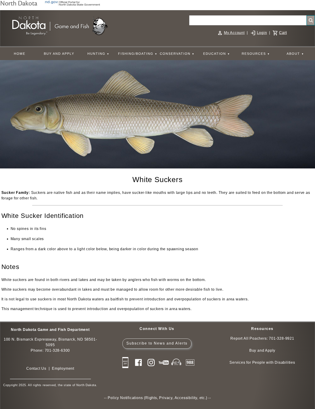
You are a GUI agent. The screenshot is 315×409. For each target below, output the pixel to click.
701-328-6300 (57, 350)
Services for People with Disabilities (262, 362)
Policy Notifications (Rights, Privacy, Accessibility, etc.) (157, 398)
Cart (283, 33)
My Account (234, 33)
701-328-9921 (281, 338)
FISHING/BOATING (138, 53)
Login (262, 33)
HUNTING (98, 53)
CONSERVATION (177, 53)
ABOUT (295, 53)
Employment (63, 368)
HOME (19, 53)
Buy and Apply (262, 350)
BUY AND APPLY (59, 53)
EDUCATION (216, 53)
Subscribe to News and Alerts (156, 343)
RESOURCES (256, 53)
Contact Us (36, 368)
